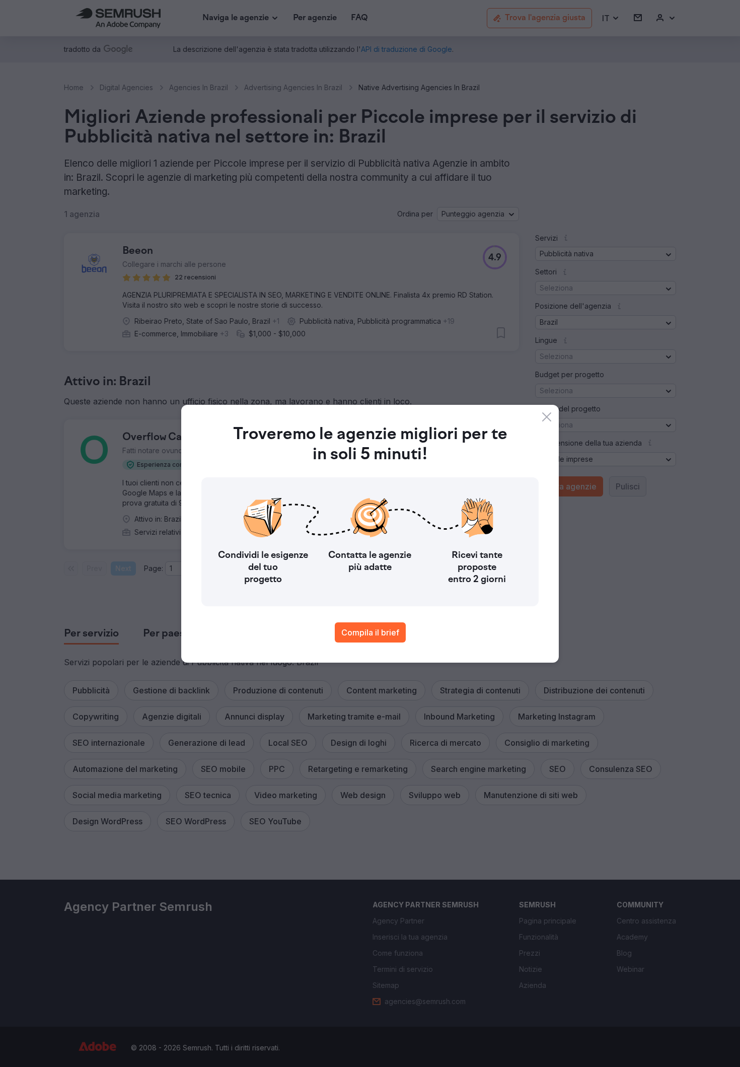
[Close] (547, 417)
